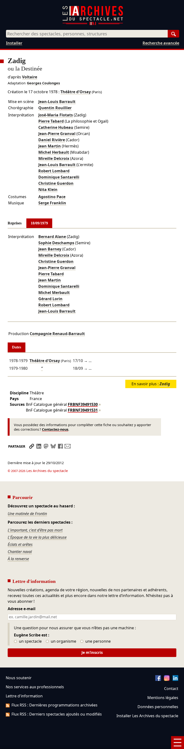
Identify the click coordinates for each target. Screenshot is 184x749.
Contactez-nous (55, 429)
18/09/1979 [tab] (39, 223)
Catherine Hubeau (55, 127)
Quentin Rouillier (55, 107)
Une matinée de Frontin (27, 513)
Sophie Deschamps (56, 242)
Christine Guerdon (56, 183)
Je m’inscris (92, 652)
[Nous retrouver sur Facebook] (158, 679)
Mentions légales (162, 697)
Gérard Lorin (50, 298)
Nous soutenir (19, 677)
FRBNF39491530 (83, 404)
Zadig (165, 383)
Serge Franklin (52, 203)
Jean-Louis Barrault (56, 101)
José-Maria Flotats (55, 115)
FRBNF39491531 (83, 410)
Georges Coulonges (43, 83)
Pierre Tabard (51, 121)
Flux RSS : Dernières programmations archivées (55, 705)
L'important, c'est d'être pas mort (35, 530)
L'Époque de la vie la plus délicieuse (37, 537)
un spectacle (30, 641)
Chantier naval (20, 551)
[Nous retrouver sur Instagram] (167, 679)
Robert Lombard (53, 171)
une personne (97, 641)
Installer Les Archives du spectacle (147, 715)
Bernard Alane (52, 236)
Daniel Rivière (51, 139)
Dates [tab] (16, 347)
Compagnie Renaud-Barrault (57, 333)
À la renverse (18, 558)
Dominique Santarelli (58, 177)
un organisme (63, 641)
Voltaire (29, 77)
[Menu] (177, 742)
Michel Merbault (54, 292)
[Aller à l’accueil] (93, 24)
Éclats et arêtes (20, 544)
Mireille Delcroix (53, 158)
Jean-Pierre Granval (56, 133)
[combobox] (87, 34)
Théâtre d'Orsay (75, 91)
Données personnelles (158, 706)
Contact (171, 688)
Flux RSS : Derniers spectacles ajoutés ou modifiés (57, 714)
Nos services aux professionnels (35, 686)
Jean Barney (49, 249)
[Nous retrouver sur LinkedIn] (175, 679)
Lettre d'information (24, 696)
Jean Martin (49, 146)
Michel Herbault (53, 152)
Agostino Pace (51, 196)
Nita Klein (48, 189)
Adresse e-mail (21, 609)
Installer (14, 43)
